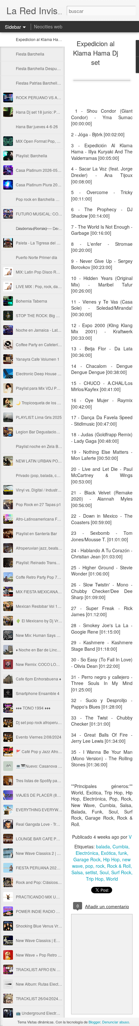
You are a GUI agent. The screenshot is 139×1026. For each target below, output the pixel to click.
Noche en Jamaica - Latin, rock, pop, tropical (55, 330)
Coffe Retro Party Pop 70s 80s (42, 577)
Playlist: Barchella (31, 155)
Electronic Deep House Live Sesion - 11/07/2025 (59, 373)
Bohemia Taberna (31, 301)
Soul (104, 872)
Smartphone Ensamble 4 (37, 693)
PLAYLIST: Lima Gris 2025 (39, 417)
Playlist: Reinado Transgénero (42, 562)
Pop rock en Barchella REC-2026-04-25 (51, 199)
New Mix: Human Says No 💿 (42, 635)
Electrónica (87, 853)
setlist (91, 872)
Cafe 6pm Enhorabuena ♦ (38, 678)
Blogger (94, 1021)
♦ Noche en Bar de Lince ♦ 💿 (42, 649)
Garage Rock (87, 859)
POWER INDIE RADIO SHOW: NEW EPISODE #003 (61, 911)
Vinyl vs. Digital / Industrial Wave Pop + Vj (52, 489)
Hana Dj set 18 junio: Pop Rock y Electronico (55, 112)
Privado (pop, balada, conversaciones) (50, 475)
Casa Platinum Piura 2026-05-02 (45, 184)
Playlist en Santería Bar (36, 533)
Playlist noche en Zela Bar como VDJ (48, 446)
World (112, 879)
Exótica (108, 853)
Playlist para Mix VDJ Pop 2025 (43, 388)
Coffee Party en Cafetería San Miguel (48, 344)
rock (100, 866)
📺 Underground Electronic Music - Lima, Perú (56, 1013)
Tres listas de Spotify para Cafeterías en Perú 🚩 (58, 780)
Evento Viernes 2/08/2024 (38, 737)
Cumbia (120, 846)
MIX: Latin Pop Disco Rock (39, 272)
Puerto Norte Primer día (36, 257)
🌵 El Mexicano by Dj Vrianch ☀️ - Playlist (53, 620)
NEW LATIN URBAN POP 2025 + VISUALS (53, 460)
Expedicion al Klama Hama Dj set (45, 39)
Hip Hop (111, 859)
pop (89, 866)
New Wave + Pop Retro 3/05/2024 (46, 955)
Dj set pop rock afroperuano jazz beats (49, 722)
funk (122, 853)
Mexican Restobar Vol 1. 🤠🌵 (42, 606)
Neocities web (48, 26)
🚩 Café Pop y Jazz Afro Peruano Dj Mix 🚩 (54, 751)
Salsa (77, 872)
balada (103, 846)
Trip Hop (94, 879)
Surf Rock (121, 872)
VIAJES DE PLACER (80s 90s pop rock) (51, 795)
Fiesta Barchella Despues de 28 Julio (48, 68)
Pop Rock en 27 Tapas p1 (38, 504)
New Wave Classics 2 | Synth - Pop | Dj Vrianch (57, 853)
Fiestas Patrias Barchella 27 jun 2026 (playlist (56, 83)
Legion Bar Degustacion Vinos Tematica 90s (55, 431)
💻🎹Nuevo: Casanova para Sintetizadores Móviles (61, 766)
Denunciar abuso (115, 1021)
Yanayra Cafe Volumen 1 (37, 359)
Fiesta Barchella (30, 54)
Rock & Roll (119, 866)
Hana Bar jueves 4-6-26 (37, 126)
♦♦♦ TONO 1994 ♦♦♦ (33, 707)
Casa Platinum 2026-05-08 (39, 170)
